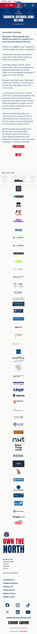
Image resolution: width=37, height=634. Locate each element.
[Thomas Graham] (18, 511)
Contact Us (8, 587)
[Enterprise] (18, 196)
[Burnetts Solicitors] (18, 293)
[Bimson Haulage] (18, 269)
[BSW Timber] (18, 285)
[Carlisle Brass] (18, 299)
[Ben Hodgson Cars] (18, 253)
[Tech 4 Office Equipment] (18, 503)
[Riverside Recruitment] (18, 463)
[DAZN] (18, 188)
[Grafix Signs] (18, 336)
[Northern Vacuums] (18, 432)
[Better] (18, 261)
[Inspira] (18, 359)
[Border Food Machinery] (18, 277)
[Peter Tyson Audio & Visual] (18, 447)
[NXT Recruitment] (18, 439)
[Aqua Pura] (18, 230)
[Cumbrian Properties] (18, 304)
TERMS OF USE (8, 597)
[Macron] (18, 395)
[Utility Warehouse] (18, 220)
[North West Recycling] (18, 424)
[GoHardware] (18, 327)
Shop (9, 1)
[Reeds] (18, 456)
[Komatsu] (18, 383)
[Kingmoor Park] (18, 376)
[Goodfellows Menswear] (18, 319)
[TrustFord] (18, 517)
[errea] (18, 204)
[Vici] (18, 522)
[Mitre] (18, 181)
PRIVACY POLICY (9, 593)
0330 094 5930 (10, 573)
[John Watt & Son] (18, 367)
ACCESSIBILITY (9, 580)
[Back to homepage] (18, 5)
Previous (19, 146)
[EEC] (18, 311)
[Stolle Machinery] (18, 487)
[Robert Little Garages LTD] (18, 472)
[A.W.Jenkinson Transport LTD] (18, 237)
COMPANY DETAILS (10, 583)
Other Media (23, 631)
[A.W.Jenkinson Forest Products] (18, 245)
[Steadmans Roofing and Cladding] (18, 480)
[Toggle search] (25, 5)
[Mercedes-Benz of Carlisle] (18, 410)
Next (18, 154)
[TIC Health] (18, 213)
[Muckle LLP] (18, 417)
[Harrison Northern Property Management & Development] (18, 344)
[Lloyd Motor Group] (18, 389)
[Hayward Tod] (18, 351)
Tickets (4, 1)
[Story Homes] (18, 495)
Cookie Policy (9, 590)
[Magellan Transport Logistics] (18, 402)
